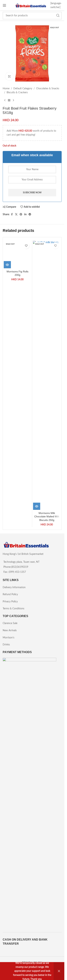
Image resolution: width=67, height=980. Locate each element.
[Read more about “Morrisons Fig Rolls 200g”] (7, 506)
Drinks (6, 644)
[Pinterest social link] (21, 214)
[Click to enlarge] (9, 76)
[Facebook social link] (12, 214)
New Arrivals (10, 630)
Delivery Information (14, 587)
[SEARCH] (58, 15)
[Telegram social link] (30, 214)
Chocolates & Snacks (47, 88)
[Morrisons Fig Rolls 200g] (17, 375)
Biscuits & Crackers (17, 92)
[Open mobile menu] (4, 5)
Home (6, 88)
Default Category (22, 88)
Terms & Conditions (13, 608)
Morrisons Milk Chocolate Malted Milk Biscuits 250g (46, 516)
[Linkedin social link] (25, 214)
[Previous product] (5, 100)
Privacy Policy (10, 601)
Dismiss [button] (59, 971)
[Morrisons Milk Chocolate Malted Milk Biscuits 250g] (46, 375)
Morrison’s (8, 637)
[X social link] (16, 214)
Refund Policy (10, 594)
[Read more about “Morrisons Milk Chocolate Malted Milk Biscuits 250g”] (36, 506)
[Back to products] (9, 100)
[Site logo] (31, 5)
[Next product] (13, 100)
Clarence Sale (10, 623)
